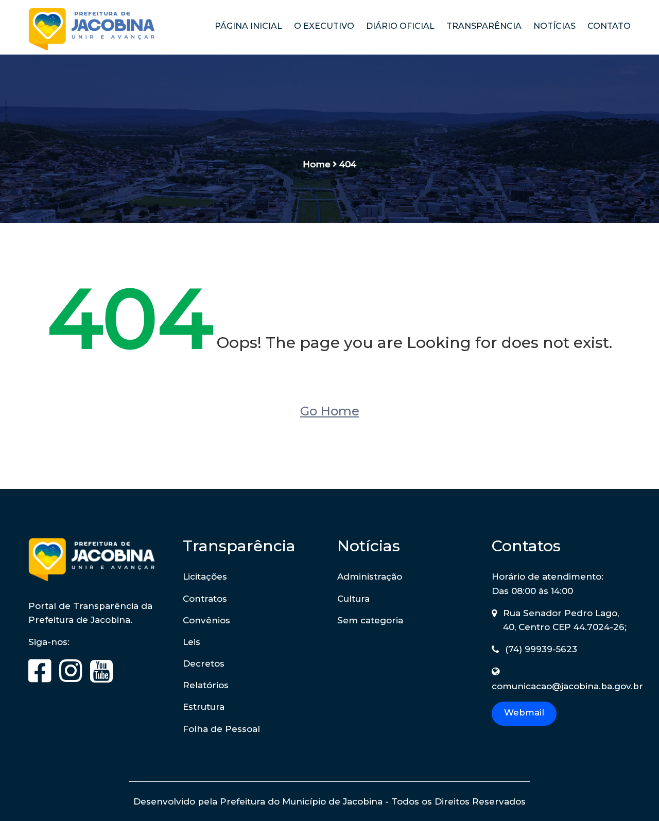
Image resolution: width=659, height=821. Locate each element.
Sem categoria (370, 620)
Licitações (205, 576)
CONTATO (609, 26)
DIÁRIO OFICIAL (400, 26)
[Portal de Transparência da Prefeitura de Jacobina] (97, 31)
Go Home (329, 411)
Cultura (353, 598)
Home (317, 164)
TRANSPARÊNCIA (484, 26)
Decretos (203, 663)
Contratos (205, 598)
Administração (369, 576)
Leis (191, 642)
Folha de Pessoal (221, 729)
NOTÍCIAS (554, 26)
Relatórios (206, 685)
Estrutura (203, 707)
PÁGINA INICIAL (248, 26)
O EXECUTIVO (324, 26)
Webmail (524, 712)
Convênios (206, 620)
